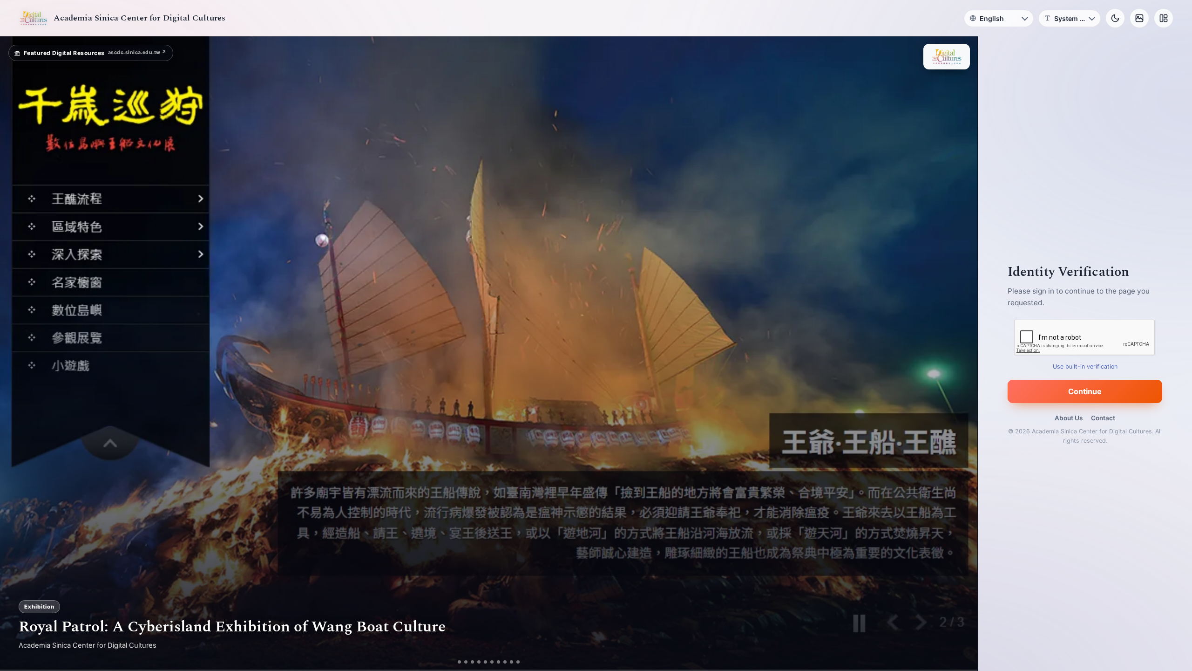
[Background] (1139, 18)
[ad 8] (505, 662)
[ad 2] (465, 662)
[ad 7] (498, 662)
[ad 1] (459, 662)
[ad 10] (518, 662)
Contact (1103, 418)
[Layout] (1163, 18)
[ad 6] (492, 662)
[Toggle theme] (1115, 18)
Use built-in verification (1085, 366)
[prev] (17, 353)
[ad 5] (485, 662)
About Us (1069, 418)
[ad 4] (479, 662)
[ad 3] (472, 662)
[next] (960, 353)
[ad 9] (511, 662)
